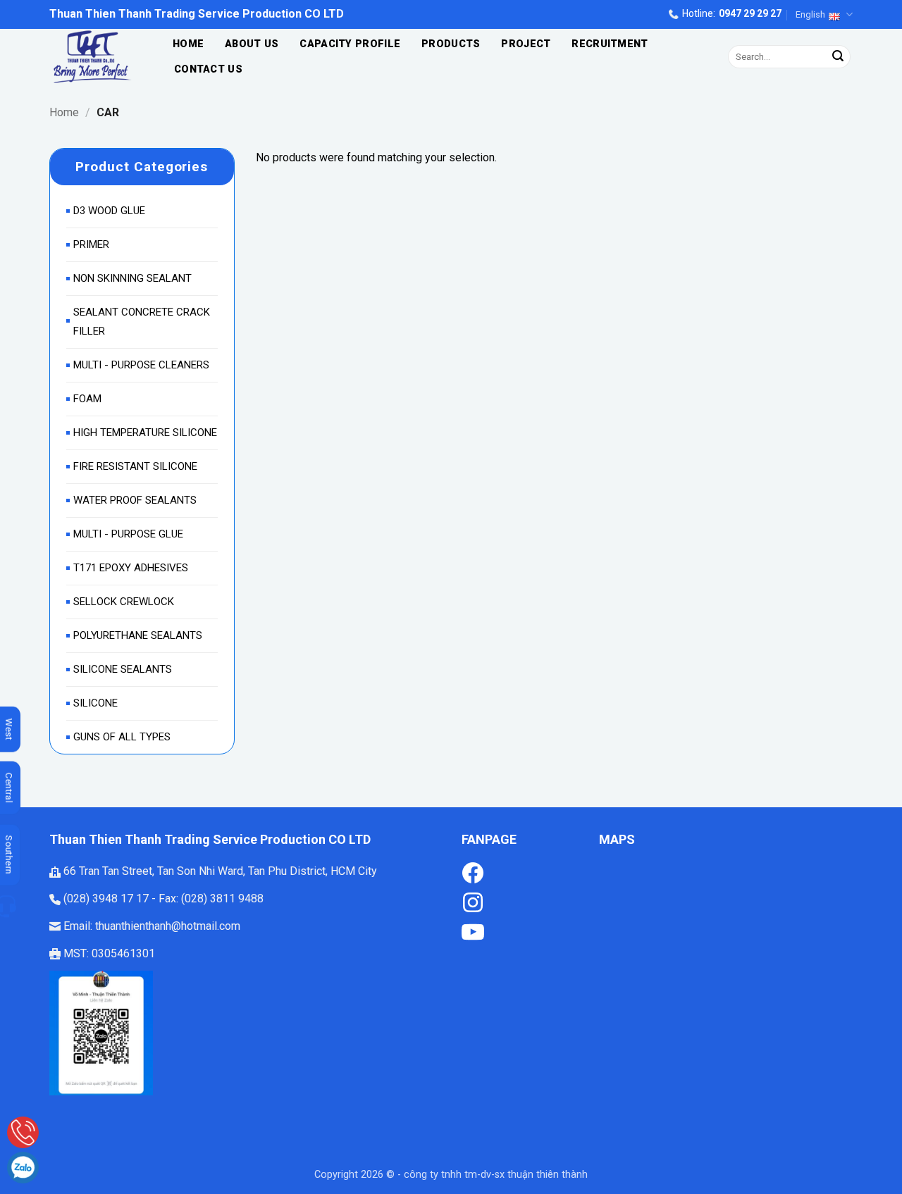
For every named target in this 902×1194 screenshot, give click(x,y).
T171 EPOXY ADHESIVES (130, 567)
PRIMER (91, 244)
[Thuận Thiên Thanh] (95, 57)
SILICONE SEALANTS (122, 669)
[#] (473, 901)
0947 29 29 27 (750, 13)
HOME (188, 44)
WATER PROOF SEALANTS (135, 500)
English (810, 14)
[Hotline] (23, 1132)
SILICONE (95, 703)
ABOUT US (251, 44)
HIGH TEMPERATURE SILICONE (145, 432)
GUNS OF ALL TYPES (122, 736)
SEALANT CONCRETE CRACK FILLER (141, 321)
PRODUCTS (450, 44)
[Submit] (838, 57)
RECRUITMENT (610, 44)
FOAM (87, 398)
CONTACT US (208, 69)
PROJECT (525, 44)
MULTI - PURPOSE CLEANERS (141, 365)
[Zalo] (23, 1167)
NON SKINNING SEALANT (132, 278)
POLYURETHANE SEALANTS (137, 635)
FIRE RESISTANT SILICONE (135, 466)
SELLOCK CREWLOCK (123, 601)
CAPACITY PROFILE (349, 44)
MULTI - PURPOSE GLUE (128, 534)
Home (64, 112)
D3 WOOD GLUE (109, 210)
